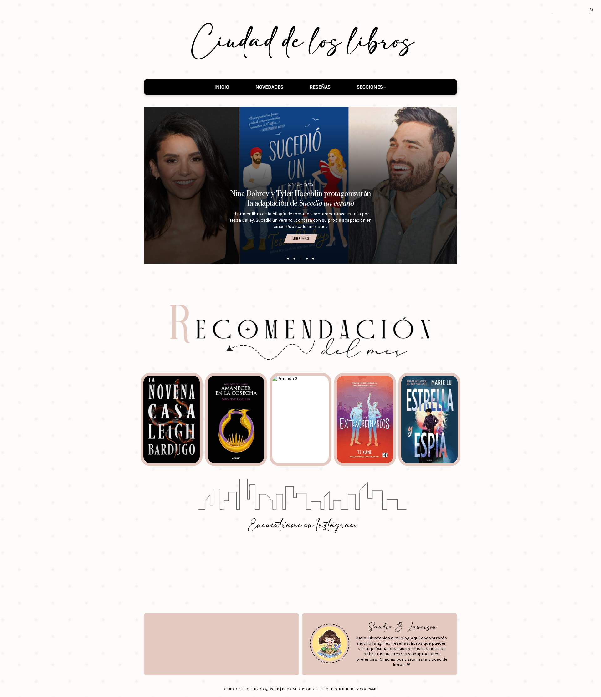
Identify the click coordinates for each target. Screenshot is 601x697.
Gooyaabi (368, 689)
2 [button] (294, 259)
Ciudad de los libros (244, 689)
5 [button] (313, 259)
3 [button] (300, 259)
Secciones (370, 87)
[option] (300, 185)
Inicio (221, 87)
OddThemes (317, 689)
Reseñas (320, 87)
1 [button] (288, 259)
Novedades (269, 87)
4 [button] (307, 259)
